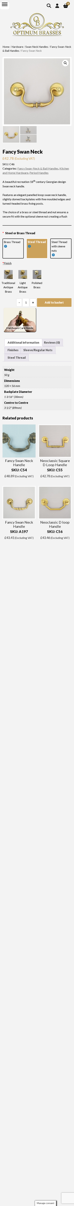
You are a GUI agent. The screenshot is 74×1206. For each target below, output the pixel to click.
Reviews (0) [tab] (52, 342)
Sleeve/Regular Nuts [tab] (37, 350)
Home (6, 46)
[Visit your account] (57, 5)
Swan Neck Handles (36, 46)
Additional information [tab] (23, 342)
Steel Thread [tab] (17, 357)
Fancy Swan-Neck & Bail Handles (37, 168)
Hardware (17, 46)
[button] (65, 63)
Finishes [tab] (13, 350)
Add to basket (54, 302)
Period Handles (38, 172)
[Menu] (5, 4)
